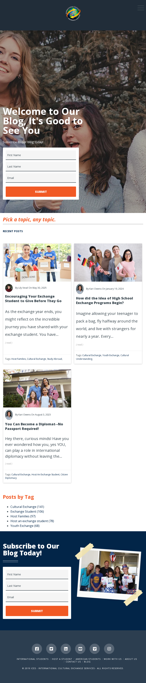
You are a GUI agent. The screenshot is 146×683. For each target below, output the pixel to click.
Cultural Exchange (36, 359)
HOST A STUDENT (62, 659)
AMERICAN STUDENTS (88, 659)
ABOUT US (131, 659)
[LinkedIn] (66, 649)
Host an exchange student (46, 474)
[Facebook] (37, 649)
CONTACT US (73, 661)
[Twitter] (51, 649)
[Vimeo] (95, 649)
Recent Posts (13, 231)
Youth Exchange (110, 355)
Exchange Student (27, 511)
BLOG (87, 661)
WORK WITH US (112, 659)
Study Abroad (54, 359)
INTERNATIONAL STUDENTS (32, 659)
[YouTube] (80, 649)
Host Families (18, 359)
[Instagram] (109, 649)
